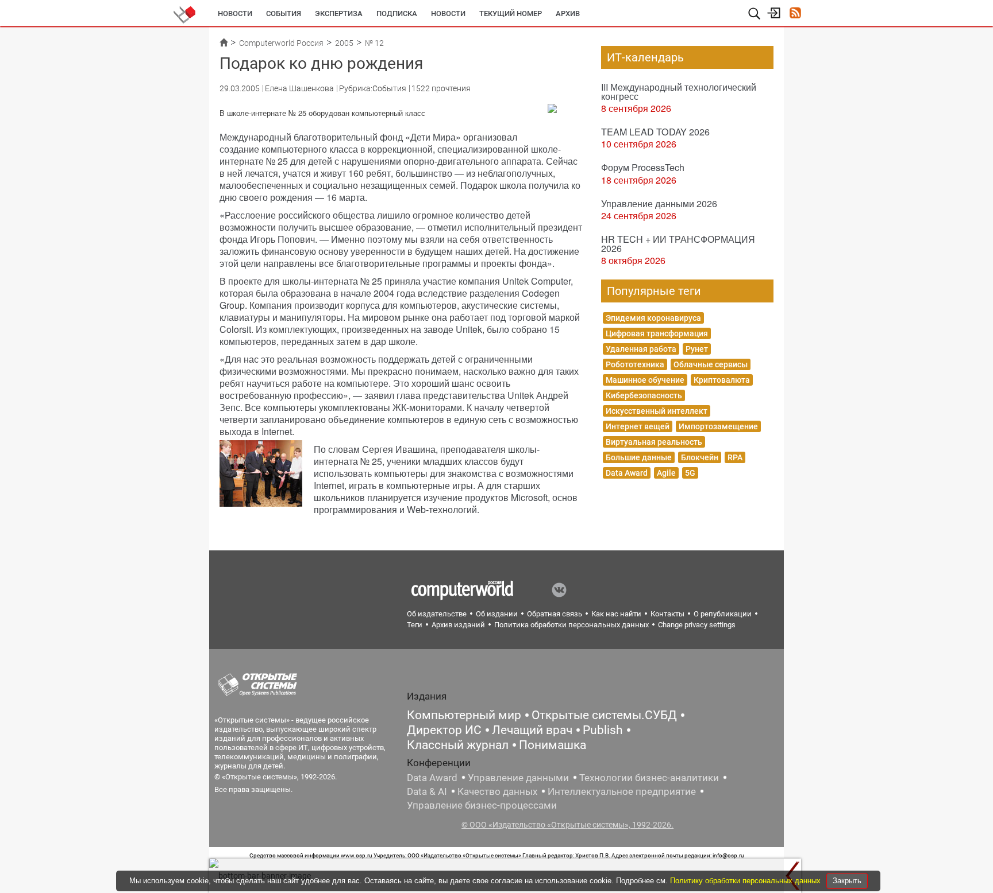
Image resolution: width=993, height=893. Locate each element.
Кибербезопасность (644, 395)
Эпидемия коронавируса (653, 318)
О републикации (723, 613)
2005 (344, 43)
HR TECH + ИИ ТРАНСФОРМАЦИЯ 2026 (678, 243)
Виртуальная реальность (654, 441)
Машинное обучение (645, 380)
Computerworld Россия (281, 43)
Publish (603, 730)
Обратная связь (554, 613)
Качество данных (497, 791)
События (283, 13)
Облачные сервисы (710, 364)
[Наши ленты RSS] (795, 14)
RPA (735, 457)
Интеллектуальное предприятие (622, 791)
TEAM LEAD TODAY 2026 (655, 131)
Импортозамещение (718, 426)
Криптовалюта (722, 380)
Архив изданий (458, 624)
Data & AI (427, 791)
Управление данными (518, 777)
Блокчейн (699, 457)
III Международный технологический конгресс (678, 91)
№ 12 (374, 43)
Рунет (697, 349)
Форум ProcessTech (642, 167)
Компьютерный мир (464, 715)
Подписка (396, 13)
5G (690, 472)
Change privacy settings (697, 624)
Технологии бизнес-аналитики (649, 777)
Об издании (497, 613)
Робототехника (635, 364)
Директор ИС (444, 730)
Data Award (627, 472)
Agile (666, 472)
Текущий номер (510, 13)
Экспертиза (339, 13)
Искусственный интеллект (656, 411)
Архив (568, 13)
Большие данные (639, 457)
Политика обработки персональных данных (571, 624)
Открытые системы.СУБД (604, 715)
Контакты (667, 613)
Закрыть (847, 880)
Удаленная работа (641, 349)
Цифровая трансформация (657, 333)
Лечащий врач (532, 730)
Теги (414, 624)
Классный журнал (458, 745)
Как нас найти (616, 613)
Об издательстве (437, 613)
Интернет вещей (637, 426)
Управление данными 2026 (659, 203)
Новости (235, 13)
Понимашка (552, 745)
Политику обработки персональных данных (746, 880)
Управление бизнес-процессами (482, 805)
